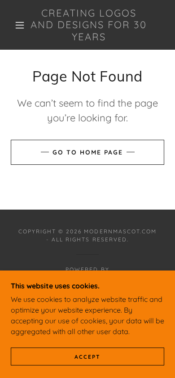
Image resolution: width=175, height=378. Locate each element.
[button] (20, 25)
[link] (89, 25)
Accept (87, 356)
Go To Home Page (87, 152)
